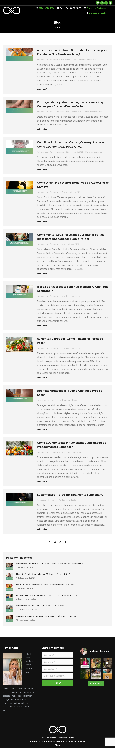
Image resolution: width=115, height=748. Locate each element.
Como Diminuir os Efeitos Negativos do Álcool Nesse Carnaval (73, 185)
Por (54, 59)
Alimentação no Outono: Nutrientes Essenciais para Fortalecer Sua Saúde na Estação (72, 52)
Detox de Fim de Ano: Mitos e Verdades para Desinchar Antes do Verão (48, 595)
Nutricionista (42, 59)
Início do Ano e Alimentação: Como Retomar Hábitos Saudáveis (45, 584)
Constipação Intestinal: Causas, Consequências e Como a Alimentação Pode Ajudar (70, 144)
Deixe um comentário (87, 59)
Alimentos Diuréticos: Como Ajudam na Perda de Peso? (70, 341)
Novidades (41, 400)
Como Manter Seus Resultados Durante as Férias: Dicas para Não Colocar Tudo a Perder (70, 237)
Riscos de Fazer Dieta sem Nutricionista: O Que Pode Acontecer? (73, 289)
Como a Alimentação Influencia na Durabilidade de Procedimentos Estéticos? (71, 445)
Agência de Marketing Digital (73, 741)
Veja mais (41, 89)
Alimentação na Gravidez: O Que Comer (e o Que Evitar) (41, 605)
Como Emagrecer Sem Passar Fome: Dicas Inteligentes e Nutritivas (46, 616)
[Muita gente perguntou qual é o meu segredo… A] (107, 663)
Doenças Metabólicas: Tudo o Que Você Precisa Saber (69, 393)
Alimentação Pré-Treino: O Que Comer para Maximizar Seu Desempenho (49, 563)
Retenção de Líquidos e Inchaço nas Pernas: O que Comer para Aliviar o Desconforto (71, 104)
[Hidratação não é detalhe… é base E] (85, 674)
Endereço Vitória (97, 13)
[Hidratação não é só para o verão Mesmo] (96, 674)
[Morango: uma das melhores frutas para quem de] (96, 663)
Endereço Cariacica (96, 8)
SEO (57, 741)
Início (57, 27)
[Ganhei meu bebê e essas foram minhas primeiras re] (107, 674)
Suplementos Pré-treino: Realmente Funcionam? (70, 494)
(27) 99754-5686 (46, 8)
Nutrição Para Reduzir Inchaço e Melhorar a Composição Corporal (46, 574)
